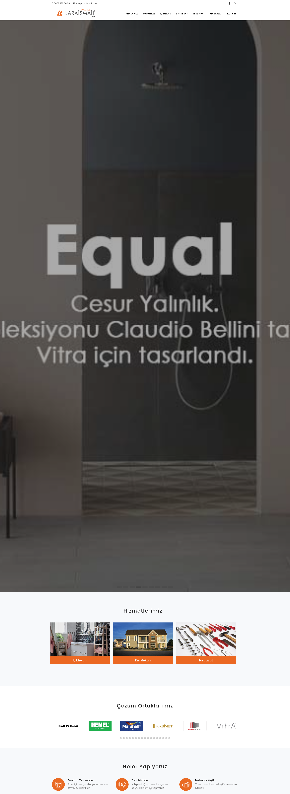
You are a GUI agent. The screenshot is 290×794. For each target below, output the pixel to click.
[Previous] (6, 308)
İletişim (231, 13)
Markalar (216, 13)
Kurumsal (149, 13)
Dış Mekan (182, 13)
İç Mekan (165, 13)
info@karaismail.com (87, 3)
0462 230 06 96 (61, 3)
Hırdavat (199, 13)
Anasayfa (132, 13)
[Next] (283, 308)
